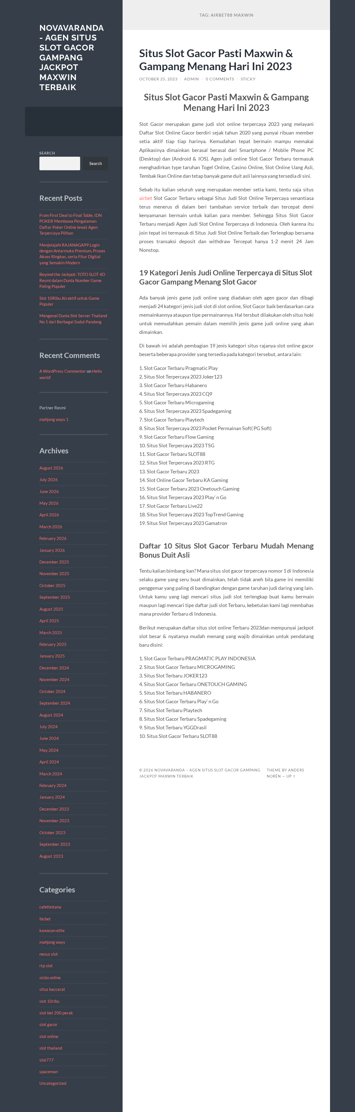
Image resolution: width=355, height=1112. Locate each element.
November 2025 (54, 573)
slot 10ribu (49, 1001)
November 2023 (54, 820)
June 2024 (49, 738)
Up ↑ (291, 776)
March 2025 (50, 632)
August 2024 (51, 714)
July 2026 (48, 479)
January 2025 (52, 655)
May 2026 (49, 503)
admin (191, 79)
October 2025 (52, 585)
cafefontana (50, 906)
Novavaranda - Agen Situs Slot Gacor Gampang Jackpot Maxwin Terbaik (71, 57)
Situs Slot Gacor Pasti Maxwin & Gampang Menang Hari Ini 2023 (216, 59)
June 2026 (49, 491)
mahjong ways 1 (54, 419)
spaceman (48, 1071)
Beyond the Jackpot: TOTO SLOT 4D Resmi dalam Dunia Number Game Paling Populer (72, 280)
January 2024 (52, 796)
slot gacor (48, 1024)
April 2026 (49, 514)
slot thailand (50, 1047)
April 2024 (49, 761)
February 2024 (53, 785)
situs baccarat (52, 989)
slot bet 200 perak (56, 1012)
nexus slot (48, 953)
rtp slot (46, 965)
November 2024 (54, 679)
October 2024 (52, 691)
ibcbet (45, 918)
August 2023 (51, 856)
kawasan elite (52, 930)
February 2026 (53, 538)
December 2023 (54, 808)
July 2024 (48, 726)
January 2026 (52, 550)
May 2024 (49, 750)
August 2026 (51, 467)
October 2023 (52, 832)
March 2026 (50, 526)
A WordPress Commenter (62, 371)
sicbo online (50, 977)
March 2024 (50, 773)
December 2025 (54, 561)
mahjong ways (52, 942)
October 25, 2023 (158, 79)
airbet (145, 198)
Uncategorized (52, 1083)
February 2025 (53, 644)
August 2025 (51, 608)
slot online (48, 1036)
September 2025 (54, 597)
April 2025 (49, 620)
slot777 (46, 1059)
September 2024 (54, 702)
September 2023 (54, 844)
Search (47, 153)
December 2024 (54, 667)
